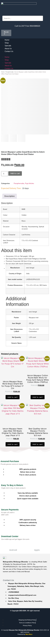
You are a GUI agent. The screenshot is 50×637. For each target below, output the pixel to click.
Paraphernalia (9, 72)
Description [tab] (9, 196)
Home (7, 40)
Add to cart (15, 173)
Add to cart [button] (12, 397)
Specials (8, 46)
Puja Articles (29, 183)
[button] (25, 54)
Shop (7, 43)
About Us (8, 48)
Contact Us (9, 51)
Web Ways (28, 634)
